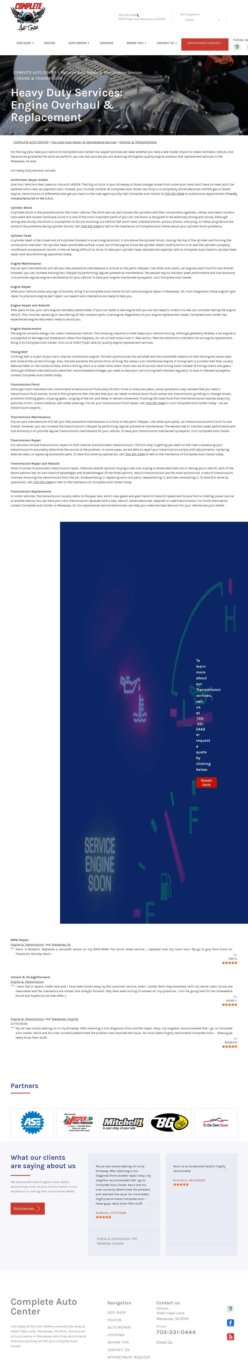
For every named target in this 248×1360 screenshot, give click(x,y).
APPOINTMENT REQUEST (204, 43)
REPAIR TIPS (135, 43)
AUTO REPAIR (77, 43)
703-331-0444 (127, 15)
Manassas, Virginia (65, 1019)
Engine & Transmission (27, 944)
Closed (189, 19)
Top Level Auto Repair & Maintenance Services (101, 72)
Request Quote (206, 783)
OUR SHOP (24, 43)
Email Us (164, 1342)
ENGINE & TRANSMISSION (39, 78)
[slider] (229, 962)
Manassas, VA (61, 944)
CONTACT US (165, 43)
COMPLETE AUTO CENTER (35, 72)
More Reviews (24, 1208)
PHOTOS (49, 43)
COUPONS (106, 43)
